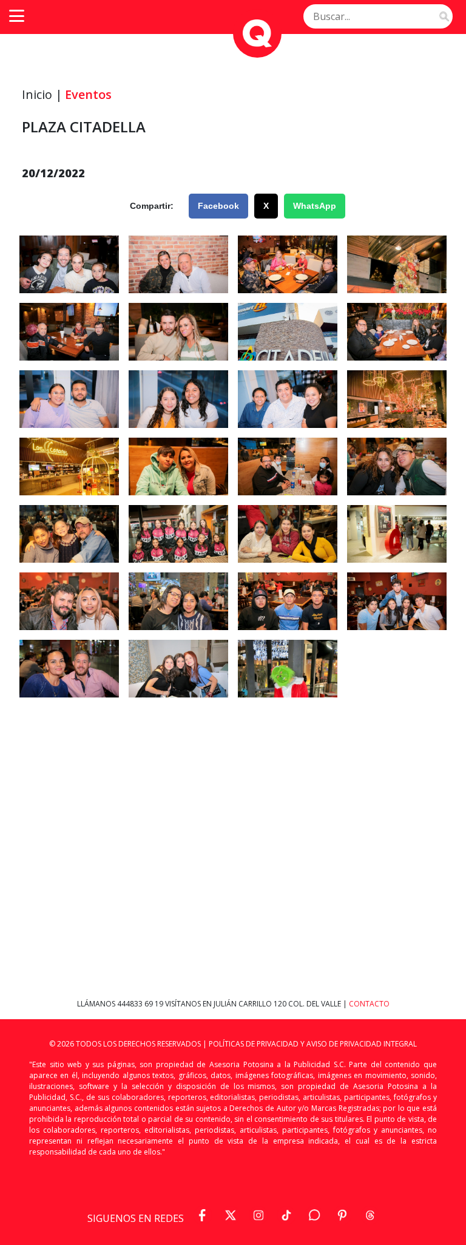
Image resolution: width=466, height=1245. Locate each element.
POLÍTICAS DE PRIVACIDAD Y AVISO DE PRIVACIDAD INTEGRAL (313, 1044)
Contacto (369, 1004)
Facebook (218, 206)
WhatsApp (314, 206)
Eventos (88, 94)
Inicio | (42, 94)
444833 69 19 (141, 1004)
